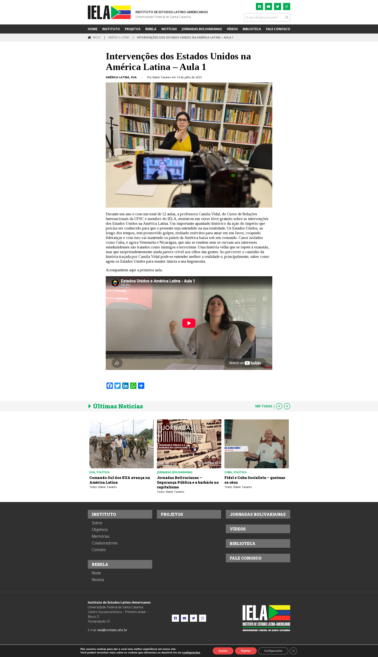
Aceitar (223, 651)
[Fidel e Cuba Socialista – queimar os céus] (256, 443)
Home (92, 29)
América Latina (117, 77)
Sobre (97, 523)
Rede (96, 573)
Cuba (228, 472)
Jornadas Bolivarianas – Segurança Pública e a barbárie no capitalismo (188, 482)
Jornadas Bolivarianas (202, 29)
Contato (99, 549)
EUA (134, 77)
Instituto (111, 29)
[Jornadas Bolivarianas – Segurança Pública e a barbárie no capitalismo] (189, 443)
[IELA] (109, 12)
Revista (98, 579)
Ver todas (263, 406)
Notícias (169, 29)
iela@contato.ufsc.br (112, 630)
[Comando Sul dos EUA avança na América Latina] (121, 443)
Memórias (100, 536)
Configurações (273, 651)
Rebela (150, 29)
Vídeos (232, 29)
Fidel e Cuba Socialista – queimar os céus (254, 480)
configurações (191, 652)
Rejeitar (246, 651)
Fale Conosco (278, 29)
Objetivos (100, 529)
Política (103, 472)
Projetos (132, 29)
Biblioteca (252, 29)
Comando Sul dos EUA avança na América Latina (119, 480)
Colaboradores (105, 543)
